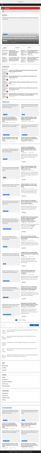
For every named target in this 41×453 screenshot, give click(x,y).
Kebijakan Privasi (6, 397)
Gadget (23, 114)
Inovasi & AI (5, 34)
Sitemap (4, 399)
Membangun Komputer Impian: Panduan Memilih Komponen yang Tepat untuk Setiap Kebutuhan (11, 310)
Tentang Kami (5, 395)
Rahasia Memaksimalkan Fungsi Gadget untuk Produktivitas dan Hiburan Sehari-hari (24, 53)
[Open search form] (39, 5)
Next (24, 320)
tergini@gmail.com (6, 42)
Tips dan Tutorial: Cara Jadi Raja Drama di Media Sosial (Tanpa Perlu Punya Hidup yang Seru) (24, 60)
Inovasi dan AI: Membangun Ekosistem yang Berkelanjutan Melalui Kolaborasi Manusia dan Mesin (5, 53)
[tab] (8, 48)
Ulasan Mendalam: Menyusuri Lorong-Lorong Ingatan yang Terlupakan (11, 276)
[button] (2, 5)
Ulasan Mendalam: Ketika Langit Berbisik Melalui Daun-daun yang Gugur (5, 60)
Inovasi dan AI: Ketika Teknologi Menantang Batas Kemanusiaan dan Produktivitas (11, 242)
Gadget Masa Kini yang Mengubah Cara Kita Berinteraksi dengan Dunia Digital (11, 259)
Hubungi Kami (5, 393)
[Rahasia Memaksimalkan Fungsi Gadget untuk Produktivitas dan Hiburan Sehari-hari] (30, 110)
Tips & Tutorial (24, 134)
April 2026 (4, 370)
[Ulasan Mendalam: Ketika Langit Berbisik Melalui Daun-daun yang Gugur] (11, 130)
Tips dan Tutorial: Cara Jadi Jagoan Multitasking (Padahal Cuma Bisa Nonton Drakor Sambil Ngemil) (11, 293)
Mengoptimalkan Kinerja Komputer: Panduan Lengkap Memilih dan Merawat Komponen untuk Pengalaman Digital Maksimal (5, 95)
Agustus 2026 (5, 365)
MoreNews (24, 451)
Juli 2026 (4, 367)
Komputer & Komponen (7, 228)
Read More (24, 162)
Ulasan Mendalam (6, 134)
